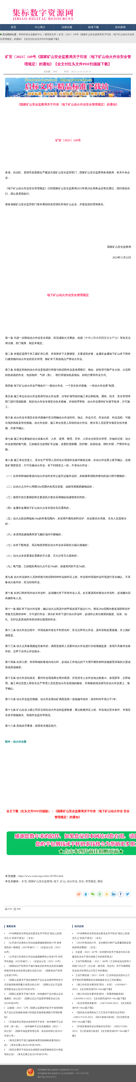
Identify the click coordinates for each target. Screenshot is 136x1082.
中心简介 (40, 27)
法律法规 (67, 27)
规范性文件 (51, 34)
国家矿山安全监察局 (40, 881)
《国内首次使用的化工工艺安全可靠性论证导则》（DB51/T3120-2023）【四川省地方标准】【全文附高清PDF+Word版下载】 (100, 1017)
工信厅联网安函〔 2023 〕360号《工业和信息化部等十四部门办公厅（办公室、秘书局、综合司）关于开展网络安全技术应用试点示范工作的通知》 (101, 966)
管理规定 (90, 881)
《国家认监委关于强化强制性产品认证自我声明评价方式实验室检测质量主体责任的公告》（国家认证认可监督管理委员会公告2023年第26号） (33, 985)
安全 (81, 881)
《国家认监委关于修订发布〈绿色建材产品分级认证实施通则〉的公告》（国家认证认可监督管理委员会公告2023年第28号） (33, 998)
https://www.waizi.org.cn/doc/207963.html (40, 876)
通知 (100, 881)
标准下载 (93, 27)
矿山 (63, 881)
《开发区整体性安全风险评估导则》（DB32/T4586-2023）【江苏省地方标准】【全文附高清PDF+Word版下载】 (100, 1031)
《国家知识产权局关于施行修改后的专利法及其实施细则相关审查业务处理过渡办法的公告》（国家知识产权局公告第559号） (33, 971)
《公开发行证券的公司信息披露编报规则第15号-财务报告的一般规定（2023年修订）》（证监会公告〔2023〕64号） (33, 947)
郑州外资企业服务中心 (30, 34)
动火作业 (72, 881)
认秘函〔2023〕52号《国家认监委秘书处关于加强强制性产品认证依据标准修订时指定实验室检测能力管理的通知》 (33, 1012)
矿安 (24, 881)
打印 (10, 909)
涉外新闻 (120, 27)
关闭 (19, 909)
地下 (56, 881)
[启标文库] (68, 96)
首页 (13, 27)
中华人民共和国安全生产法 (101, 337)
